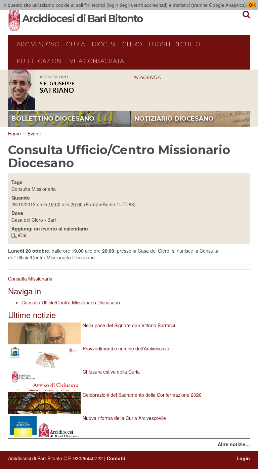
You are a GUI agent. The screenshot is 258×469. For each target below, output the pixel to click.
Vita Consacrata (97, 61)
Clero (132, 44)
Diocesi (104, 44)
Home (14, 133)
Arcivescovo (38, 44)
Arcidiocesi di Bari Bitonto (82, 18)
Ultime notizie (32, 315)
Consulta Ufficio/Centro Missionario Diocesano (71, 302)
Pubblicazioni (40, 61)
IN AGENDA (147, 77)
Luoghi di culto (174, 44)
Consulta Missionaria (30, 278)
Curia (75, 44)
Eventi (34, 133)
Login (243, 458)
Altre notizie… (234, 444)
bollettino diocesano (52, 118)
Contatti (116, 458)
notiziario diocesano (174, 118)
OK (251, 5)
